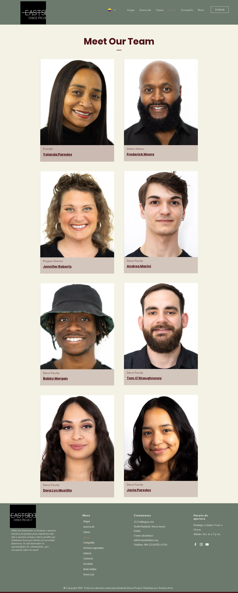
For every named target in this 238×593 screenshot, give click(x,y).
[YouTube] (207, 544)
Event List (88, 574)
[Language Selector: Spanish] (112, 10)
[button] (159, 10)
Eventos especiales (92, 548)
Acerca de (88, 526)
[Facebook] (195, 544)
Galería (87, 553)
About (86, 537)
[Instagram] (201, 544)
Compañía (88, 542)
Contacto (88, 558)
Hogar (86, 521)
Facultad (88, 563)
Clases (86, 532)
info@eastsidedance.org (146, 540)
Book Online (89, 569)
